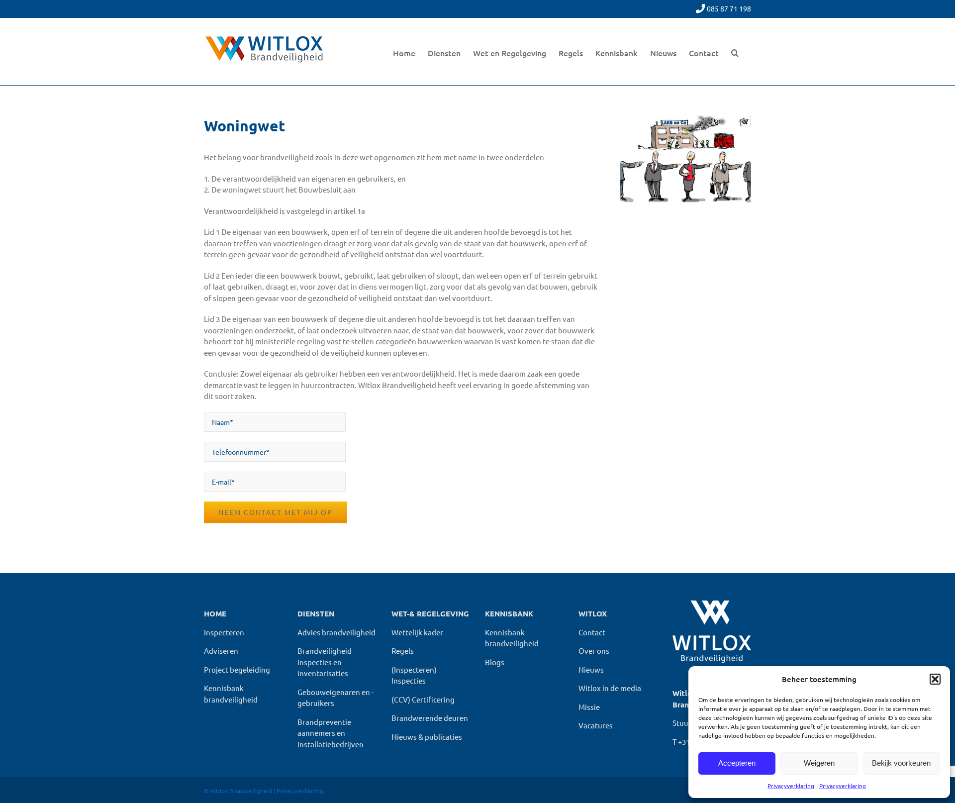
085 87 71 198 (729, 8)
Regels (402, 650)
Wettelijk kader (417, 632)
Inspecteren (224, 632)
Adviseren (221, 650)
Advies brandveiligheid (336, 632)
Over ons (593, 650)
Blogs (494, 662)
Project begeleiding (237, 669)
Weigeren (819, 763)
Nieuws (591, 669)
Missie (589, 706)
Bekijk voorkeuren (901, 763)
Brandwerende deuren (429, 717)
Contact (591, 632)
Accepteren (737, 763)
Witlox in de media (609, 688)
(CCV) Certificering (423, 699)
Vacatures (595, 725)
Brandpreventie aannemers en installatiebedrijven (330, 733)
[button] (935, 679)
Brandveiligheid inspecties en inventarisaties (324, 662)
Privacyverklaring (790, 786)
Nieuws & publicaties (426, 736)
